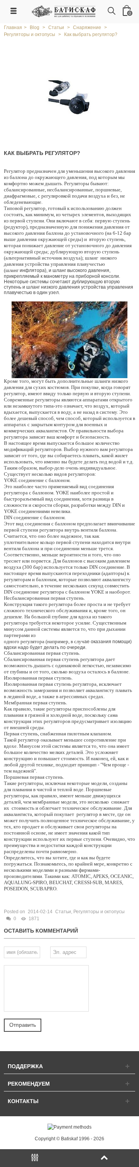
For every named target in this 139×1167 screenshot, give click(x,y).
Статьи (63, 911)
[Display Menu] (35, 1158)
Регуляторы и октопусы (99, 911)
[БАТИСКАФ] (64, 11)
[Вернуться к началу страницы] (104, 1158)
